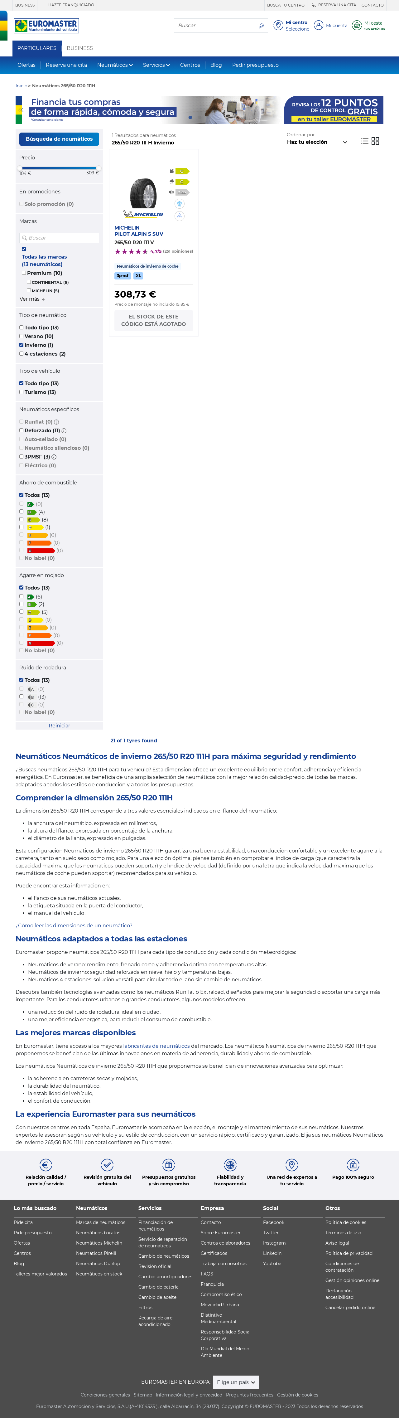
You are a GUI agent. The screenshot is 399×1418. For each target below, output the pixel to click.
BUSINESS (25, 5)
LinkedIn (272, 1253)
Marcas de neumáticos (100, 1222)
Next (379, 110)
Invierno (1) (39, 345)
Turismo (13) (40, 392)
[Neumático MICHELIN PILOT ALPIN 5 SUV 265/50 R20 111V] (143, 189)
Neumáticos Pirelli (96, 1253)
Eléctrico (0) (40, 466)
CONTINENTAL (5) (50, 282)
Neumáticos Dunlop (98, 1263)
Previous (20, 110)
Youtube (272, 1263)
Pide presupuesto (33, 1233)
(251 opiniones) (178, 251)
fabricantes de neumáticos (156, 1046)
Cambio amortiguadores (165, 1277)
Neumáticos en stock (99, 1274)
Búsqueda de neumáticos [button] (59, 139)
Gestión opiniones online (352, 1280)
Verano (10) (39, 336)
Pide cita (23, 1222)
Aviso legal (337, 1243)
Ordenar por (301, 135)
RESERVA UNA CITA (336, 4)
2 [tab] (199, 117)
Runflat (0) (39, 422)
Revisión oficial (154, 1266)
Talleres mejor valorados (40, 1274)
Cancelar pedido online (350, 1307)
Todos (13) (37, 495)
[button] (56, 422)
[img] (93, 238)
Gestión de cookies (297, 1395)
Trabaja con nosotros (224, 1263)
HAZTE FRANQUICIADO (70, 4)
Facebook (273, 1222)
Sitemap (143, 1395)
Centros (190, 65)
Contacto (211, 1222)
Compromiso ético (221, 1294)
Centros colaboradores (225, 1243)
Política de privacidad (349, 1253)
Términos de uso (343, 1233)
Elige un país (233, 1382)
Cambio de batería (158, 1287)
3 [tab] (209, 117)
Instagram (274, 1243)
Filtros (145, 1307)
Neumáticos (112, 65)
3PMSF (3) (37, 457)
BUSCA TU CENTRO (286, 5)
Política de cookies (345, 1222)
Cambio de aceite (157, 1297)
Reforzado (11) (42, 431)
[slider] (19, 168)
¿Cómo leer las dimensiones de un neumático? (74, 926)
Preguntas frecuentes (249, 1395)
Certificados (214, 1253)
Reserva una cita (66, 65)
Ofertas (26, 65)
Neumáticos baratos (98, 1233)
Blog (216, 65)
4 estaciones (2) (45, 354)
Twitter (271, 1233)
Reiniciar (59, 726)
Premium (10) (44, 273)
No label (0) (40, 558)
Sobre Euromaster (221, 1233)
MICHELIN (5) (45, 291)
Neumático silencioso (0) (57, 448)
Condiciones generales (105, 1395)
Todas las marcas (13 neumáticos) (44, 260)
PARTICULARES (36, 48)
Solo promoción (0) (49, 204)
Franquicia (212, 1284)
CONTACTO (373, 5)
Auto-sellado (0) (45, 439)
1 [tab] (190, 117)
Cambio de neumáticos (163, 1256)
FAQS (207, 1274)
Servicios (154, 65)
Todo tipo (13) (42, 328)
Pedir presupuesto (255, 65)
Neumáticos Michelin (99, 1243)
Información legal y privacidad (189, 1395)
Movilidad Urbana (220, 1305)
